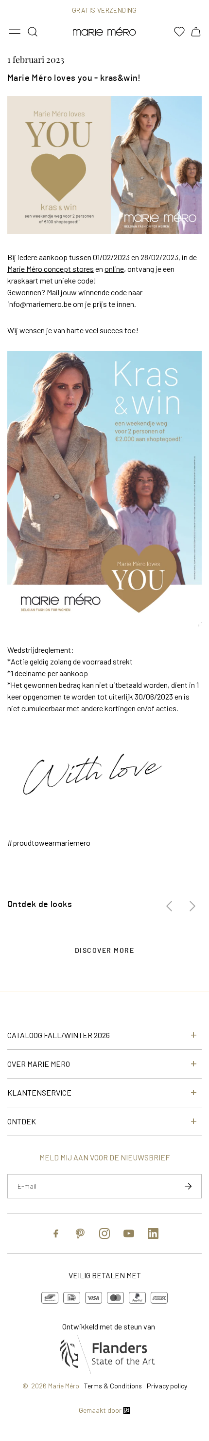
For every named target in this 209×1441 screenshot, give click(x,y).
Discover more (105, 951)
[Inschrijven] (188, 1186)
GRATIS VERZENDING (104, 10)
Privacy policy (167, 1386)
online (114, 268)
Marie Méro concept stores (50, 268)
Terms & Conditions (113, 1386)
